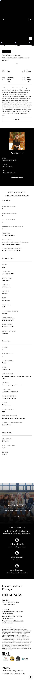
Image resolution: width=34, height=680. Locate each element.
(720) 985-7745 (17, 616)
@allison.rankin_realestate (17, 547)
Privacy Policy (20, 673)
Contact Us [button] (17, 517)
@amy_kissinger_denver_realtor (17, 573)
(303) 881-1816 (17, 611)
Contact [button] (17, 119)
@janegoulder (17, 560)
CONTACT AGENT (17, 178)
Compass (11, 629)
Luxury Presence (17, 671)
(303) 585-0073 (7, 166)
